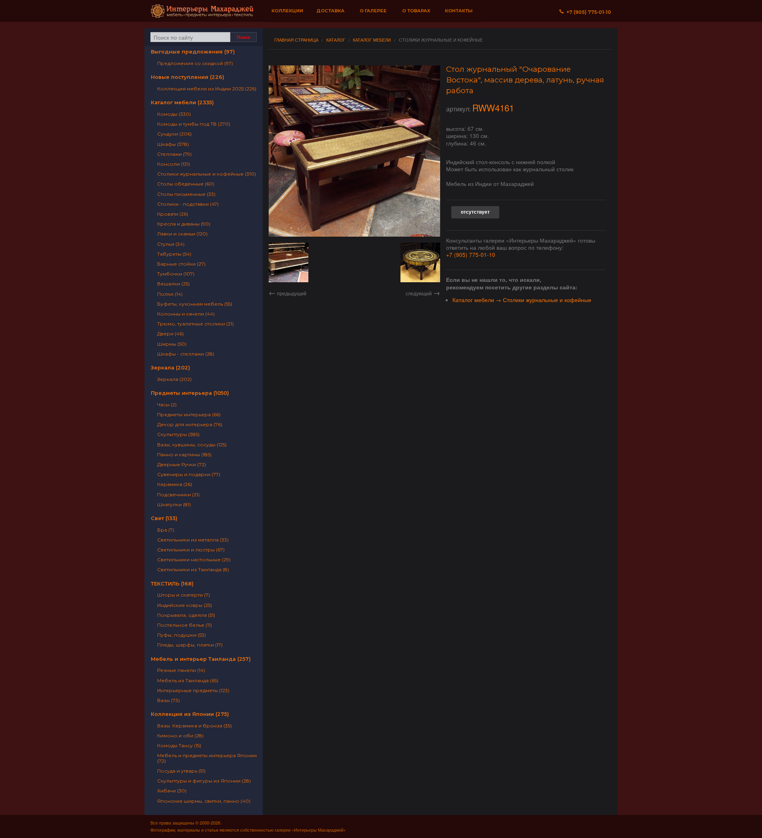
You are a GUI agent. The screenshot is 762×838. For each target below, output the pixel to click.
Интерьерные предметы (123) (193, 690)
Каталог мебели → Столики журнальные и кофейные (521, 300)
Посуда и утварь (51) (181, 771)
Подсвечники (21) (178, 494)
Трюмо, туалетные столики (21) (195, 324)
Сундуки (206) (174, 134)
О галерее (373, 10)
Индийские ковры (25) (184, 605)
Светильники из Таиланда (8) (193, 569)
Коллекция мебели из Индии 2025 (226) (206, 89)
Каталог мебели (372, 40)
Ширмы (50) (172, 344)
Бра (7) (165, 530)
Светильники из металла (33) (193, 540)
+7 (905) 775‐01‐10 (587, 12)
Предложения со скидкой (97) (195, 63)
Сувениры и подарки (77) (188, 474)
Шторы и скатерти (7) (183, 595)
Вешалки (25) (173, 284)
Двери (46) (170, 334)
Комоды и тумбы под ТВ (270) (193, 124)
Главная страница (296, 40)
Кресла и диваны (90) (183, 224)
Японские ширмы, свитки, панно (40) (203, 801)
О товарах (416, 10)
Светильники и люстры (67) (191, 550)
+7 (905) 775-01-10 (470, 254)
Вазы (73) (168, 700)
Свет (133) (164, 518)
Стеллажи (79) (174, 154)
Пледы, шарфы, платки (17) (190, 645)
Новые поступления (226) (187, 77)
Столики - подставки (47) (188, 204)
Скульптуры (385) (178, 434)
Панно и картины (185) (184, 454)
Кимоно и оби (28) (180, 736)
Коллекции (287, 10)
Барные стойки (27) (181, 264)
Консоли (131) (173, 164)
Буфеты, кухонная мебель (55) (194, 304)
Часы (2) (167, 405)
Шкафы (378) (173, 144)
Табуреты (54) (174, 254)
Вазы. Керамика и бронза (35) (194, 726)
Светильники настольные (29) (194, 559)
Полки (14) (170, 294)
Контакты (459, 10)
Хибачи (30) (172, 791)
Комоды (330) (174, 114)
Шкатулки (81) (174, 504)
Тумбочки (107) (175, 274)
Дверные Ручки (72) (181, 464)
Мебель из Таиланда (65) (187, 680)
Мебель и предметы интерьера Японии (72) (207, 757)
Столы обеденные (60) (185, 184)
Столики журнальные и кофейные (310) (206, 174)
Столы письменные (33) (186, 194)
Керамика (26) (174, 484)
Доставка (330, 10)
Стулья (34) (171, 244)
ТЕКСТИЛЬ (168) (172, 584)
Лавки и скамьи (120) (182, 234)
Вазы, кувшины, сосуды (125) (192, 445)
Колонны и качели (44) (186, 314)
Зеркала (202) (170, 368)
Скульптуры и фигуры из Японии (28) (204, 781)
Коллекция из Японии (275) (190, 714)
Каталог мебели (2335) (182, 102)
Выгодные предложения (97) (193, 52)
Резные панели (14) (181, 670)
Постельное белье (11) (184, 625)
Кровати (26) (172, 214)
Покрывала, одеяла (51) (186, 615)
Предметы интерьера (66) (189, 414)
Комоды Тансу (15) (179, 745)
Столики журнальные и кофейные (441, 40)
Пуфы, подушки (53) (181, 635)
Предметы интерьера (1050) (190, 393)
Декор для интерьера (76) (189, 424)
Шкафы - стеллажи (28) (185, 354)
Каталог (335, 40)
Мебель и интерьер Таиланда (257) (201, 659)
